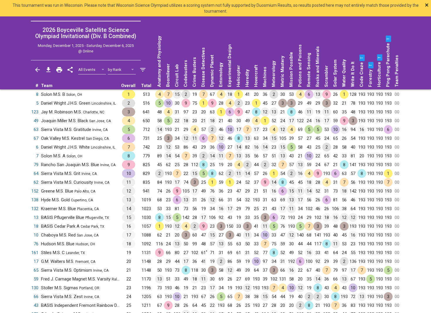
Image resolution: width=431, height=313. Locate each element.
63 (36, 129)
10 (36, 235)
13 (36, 217)
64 (36, 173)
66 (36, 296)
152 (34, 191)
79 (36, 164)
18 (36, 226)
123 (34, 112)
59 (36, 279)
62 (36, 182)
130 (34, 287)
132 (34, 208)
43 (36, 305)
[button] (361, 58)
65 (36, 270)
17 (36, 261)
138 (34, 200)
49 (36, 120)
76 (36, 243)
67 (36, 138)
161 (34, 252)
